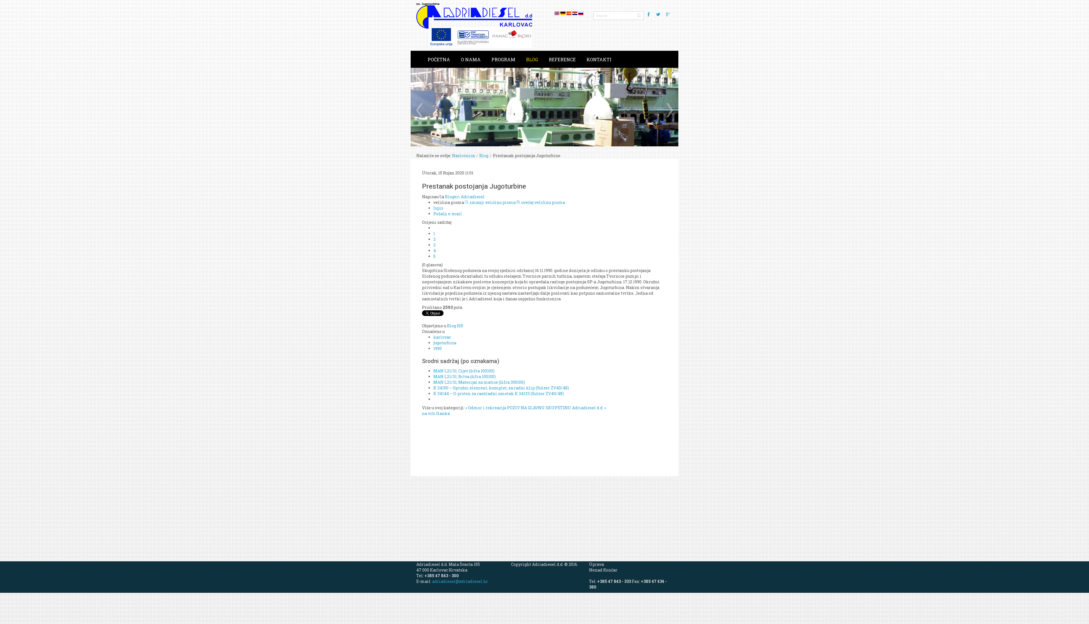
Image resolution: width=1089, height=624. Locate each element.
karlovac (442, 337)
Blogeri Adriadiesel (465, 196)
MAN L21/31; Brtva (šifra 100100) (464, 376)
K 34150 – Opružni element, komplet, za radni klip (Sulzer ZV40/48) (501, 388)
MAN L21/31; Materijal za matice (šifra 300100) (479, 382)
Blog (483, 155)
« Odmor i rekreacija (485, 407)
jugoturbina (444, 342)
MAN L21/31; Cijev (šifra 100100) (464, 371)
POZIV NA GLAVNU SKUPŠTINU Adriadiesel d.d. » (556, 407)
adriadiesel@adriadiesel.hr (460, 581)
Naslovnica (463, 155)
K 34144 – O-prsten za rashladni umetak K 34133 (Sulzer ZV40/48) (498, 393)
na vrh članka (436, 413)
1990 (437, 348)
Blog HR (455, 325)
